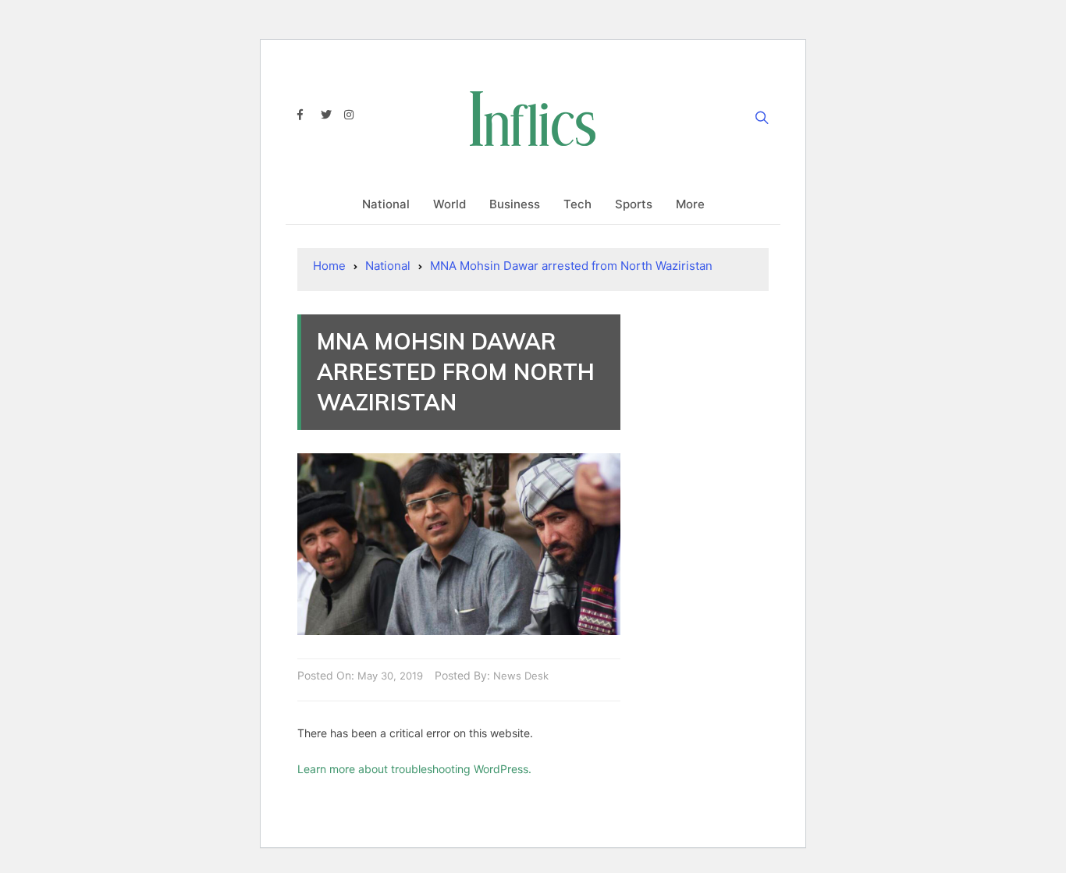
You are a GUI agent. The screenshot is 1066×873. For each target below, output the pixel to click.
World (449, 204)
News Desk (521, 675)
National (386, 204)
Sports (633, 204)
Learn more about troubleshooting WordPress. (414, 768)
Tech (577, 204)
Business (514, 204)
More (690, 204)
